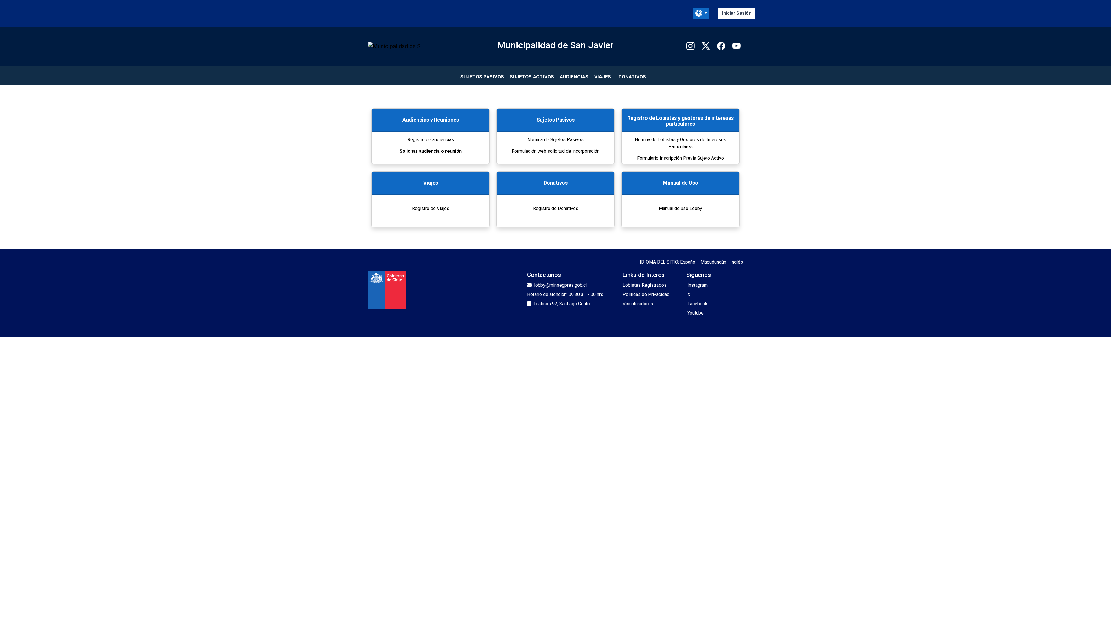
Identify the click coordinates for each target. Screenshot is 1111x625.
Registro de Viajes (430, 208)
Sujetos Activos (532, 77)
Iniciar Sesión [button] (736, 13)
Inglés (736, 262)
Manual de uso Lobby (680, 208)
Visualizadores (638, 303)
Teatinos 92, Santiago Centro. (563, 303)
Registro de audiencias (430, 139)
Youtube (695, 313)
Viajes (602, 77)
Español (688, 262)
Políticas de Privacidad (646, 294)
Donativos (632, 77)
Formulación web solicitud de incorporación (555, 151)
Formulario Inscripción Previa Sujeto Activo (680, 158)
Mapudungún (713, 262)
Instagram (697, 285)
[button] (701, 13)
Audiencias (574, 77)
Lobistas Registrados (645, 285)
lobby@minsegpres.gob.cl (560, 285)
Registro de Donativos (555, 208)
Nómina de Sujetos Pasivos (555, 139)
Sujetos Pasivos (482, 77)
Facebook (697, 303)
